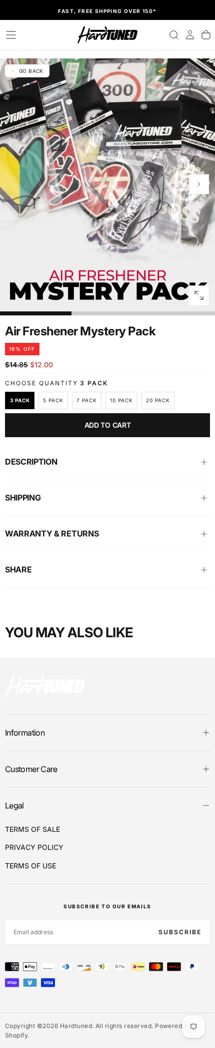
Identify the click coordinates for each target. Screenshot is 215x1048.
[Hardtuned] (45, 686)
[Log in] (190, 35)
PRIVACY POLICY (34, 847)
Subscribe (180, 932)
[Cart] (206, 35)
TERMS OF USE (30, 865)
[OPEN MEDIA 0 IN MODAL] (199, 295)
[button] (11, 35)
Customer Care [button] (31, 769)
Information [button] (24, 733)
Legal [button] (14, 805)
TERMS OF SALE (32, 829)
